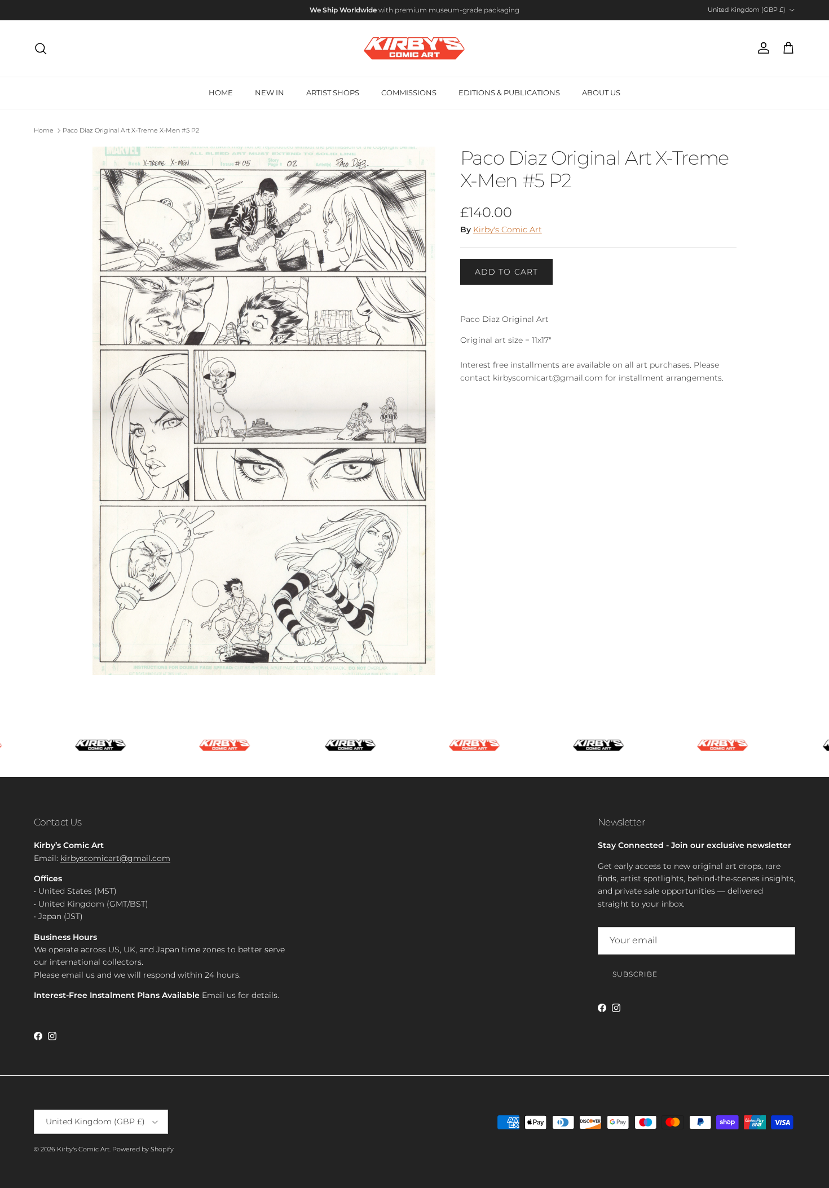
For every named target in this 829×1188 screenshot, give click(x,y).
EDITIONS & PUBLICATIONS (509, 92)
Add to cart (506, 272)
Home (44, 130)
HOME (221, 92)
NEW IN (269, 92)
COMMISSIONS (408, 92)
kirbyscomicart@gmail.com (115, 858)
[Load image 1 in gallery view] (263, 411)
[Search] (40, 48)
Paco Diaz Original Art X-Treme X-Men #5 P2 (131, 130)
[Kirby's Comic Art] (414, 48)
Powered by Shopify (143, 1149)
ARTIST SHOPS (332, 92)
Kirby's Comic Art (507, 229)
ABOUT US (601, 92)
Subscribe (635, 974)
